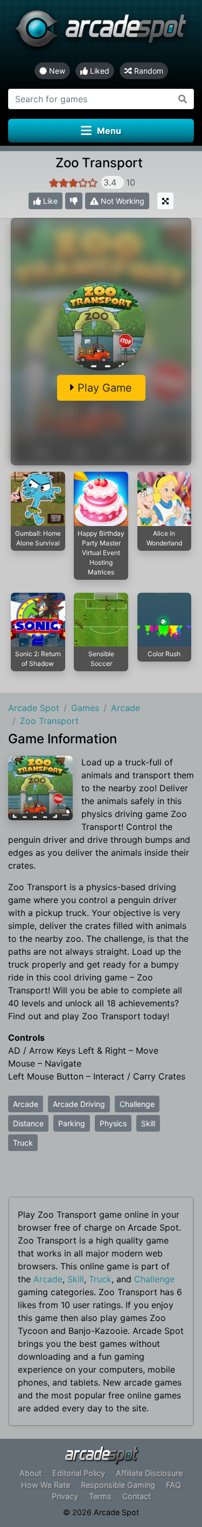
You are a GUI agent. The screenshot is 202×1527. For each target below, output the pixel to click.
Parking (71, 1123)
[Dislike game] (73, 201)
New (56, 70)
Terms (100, 1496)
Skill (148, 1123)
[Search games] (183, 99)
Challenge (137, 1104)
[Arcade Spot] (101, 31)
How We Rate (45, 1484)
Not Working (121, 200)
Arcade (25, 1104)
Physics (113, 1123)
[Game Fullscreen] (165, 201)
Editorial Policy (78, 1473)
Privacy (65, 1496)
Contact (136, 1496)
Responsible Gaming (118, 1484)
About (30, 1473)
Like (49, 200)
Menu (109, 130)
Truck (23, 1142)
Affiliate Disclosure (149, 1473)
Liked (98, 70)
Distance (28, 1123)
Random (147, 70)
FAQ (173, 1484)
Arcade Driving (79, 1104)
